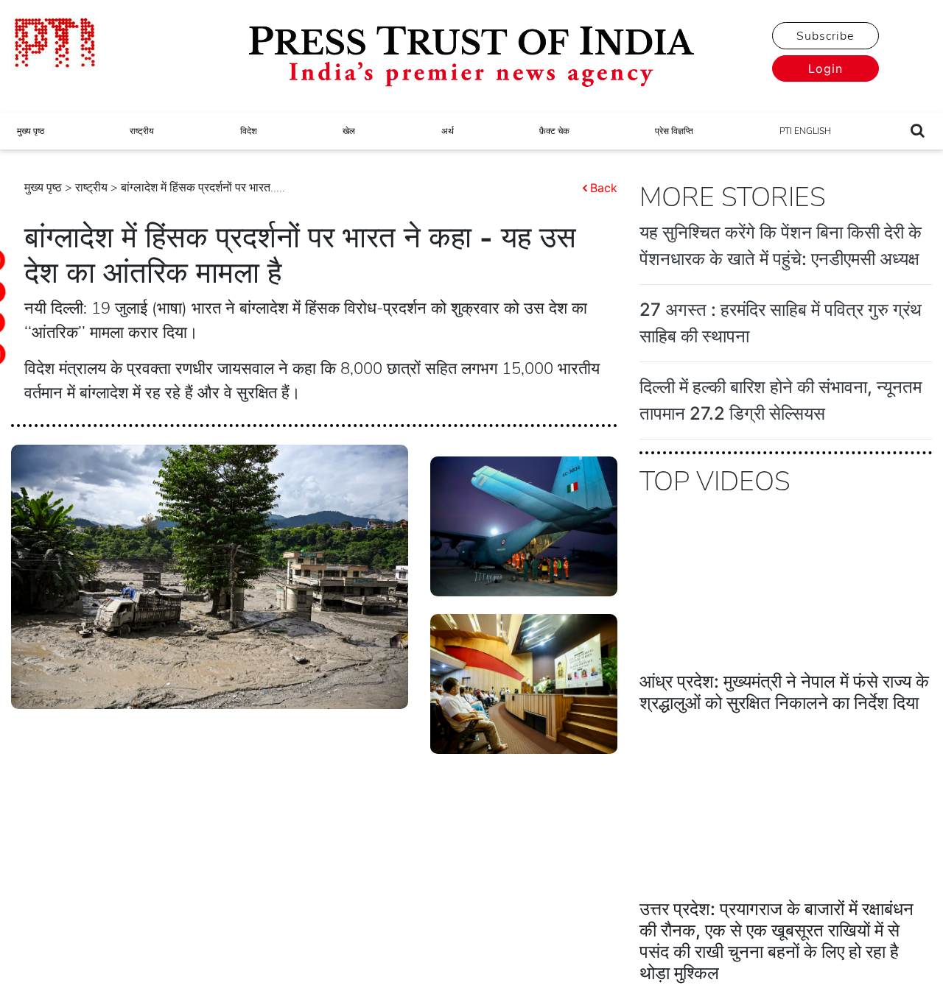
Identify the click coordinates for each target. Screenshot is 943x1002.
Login (825, 68)
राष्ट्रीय (142, 131)
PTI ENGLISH (805, 131)
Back (603, 187)
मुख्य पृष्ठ (30, 131)
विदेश (248, 131)
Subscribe (825, 36)
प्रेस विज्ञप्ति (674, 131)
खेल (349, 131)
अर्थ (447, 131)
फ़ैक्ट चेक (554, 131)
